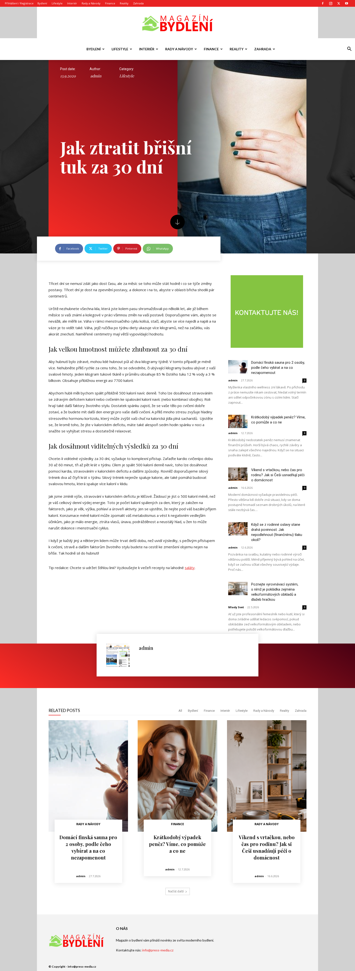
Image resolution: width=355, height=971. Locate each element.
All (180, 710)
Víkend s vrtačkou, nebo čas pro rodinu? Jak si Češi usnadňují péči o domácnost (278, 475)
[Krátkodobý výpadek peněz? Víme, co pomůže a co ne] (238, 421)
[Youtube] (346, 3)
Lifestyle (57, 3)
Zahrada (138, 3)
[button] (349, 49)
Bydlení (42, 3)
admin (95, 75)
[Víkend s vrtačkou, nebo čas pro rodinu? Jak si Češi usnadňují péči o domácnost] (238, 474)
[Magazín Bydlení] (177, 22)
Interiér (72, 3)
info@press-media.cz (157, 950)
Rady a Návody (91, 3)
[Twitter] (338, 3)
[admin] (120, 655)
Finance (110, 3)
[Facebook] (322, 3)
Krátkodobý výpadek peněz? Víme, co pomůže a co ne (177, 844)
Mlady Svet (236, 607)
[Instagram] (330, 3)
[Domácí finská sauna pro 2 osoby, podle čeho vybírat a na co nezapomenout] (238, 366)
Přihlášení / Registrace (19, 3)
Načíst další (176, 891)
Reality (124, 3)
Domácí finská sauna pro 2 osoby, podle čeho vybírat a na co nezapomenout (278, 367)
